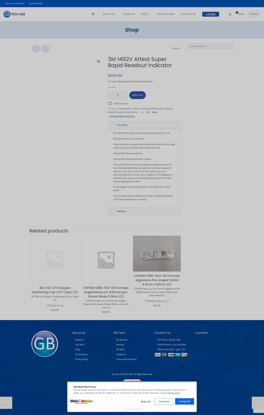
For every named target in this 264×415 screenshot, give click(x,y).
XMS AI (137, 409)
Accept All (185, 401)
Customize (164, 401)
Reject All (145, 401)
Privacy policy (173, 393)
